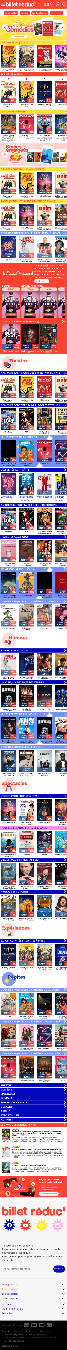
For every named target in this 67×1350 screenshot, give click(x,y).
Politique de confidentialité (37, 1331)
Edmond (15, 1165)
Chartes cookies (39, 1334)
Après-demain (40, 13)
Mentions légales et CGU (17, 1334)
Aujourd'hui (11, 13)
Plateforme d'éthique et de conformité (23, 1337)
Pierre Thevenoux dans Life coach (27, 1149)
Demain (24, 13)
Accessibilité (50, 1337)
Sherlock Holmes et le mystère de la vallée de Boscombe (36, 1131)
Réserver (11, 314)
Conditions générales (12, 1331)
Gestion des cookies (14, 1340)
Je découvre (42, 281)
